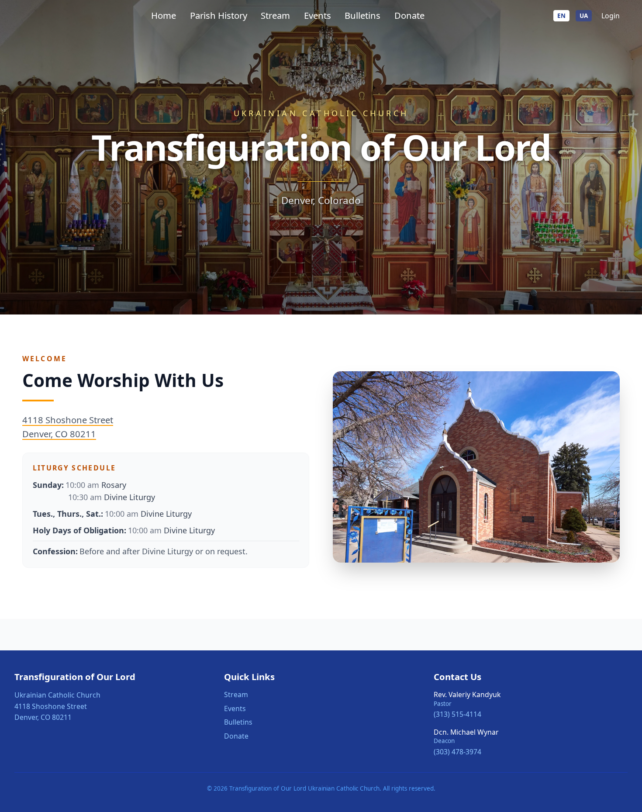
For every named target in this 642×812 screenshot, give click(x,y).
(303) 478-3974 (457, 752)
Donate (409, 15)
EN (561, 16)
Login (610, 16)
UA (584, 16)
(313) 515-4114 (457, 714)
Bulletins (362, 15)
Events (317, 15)
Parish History (218, 15)
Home (163, 15)
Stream (275, 15)
